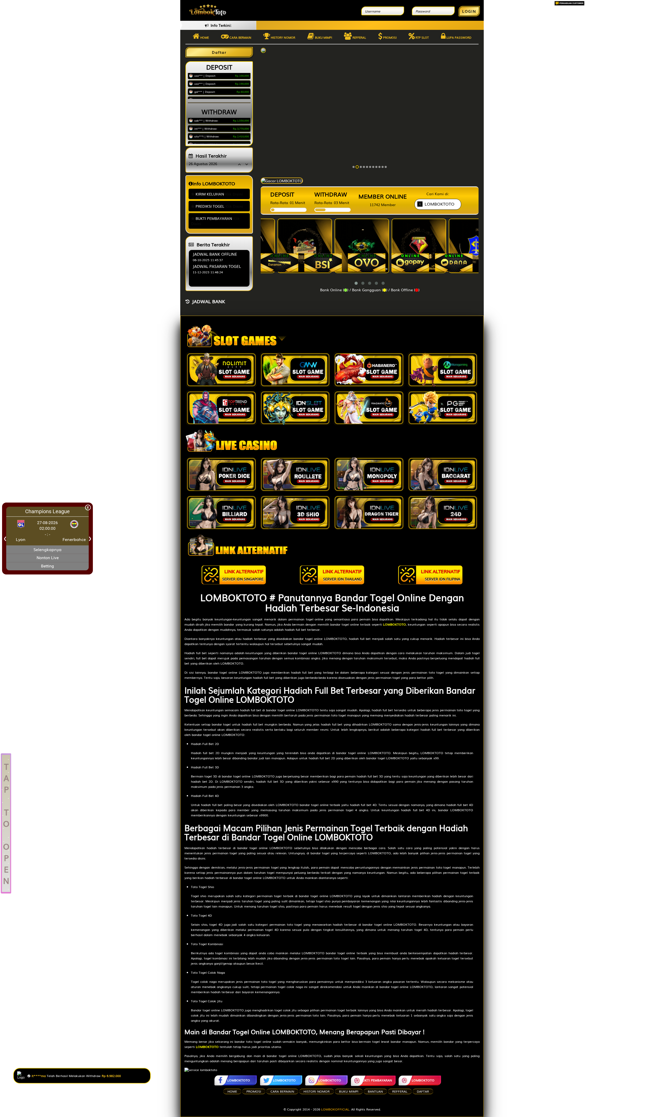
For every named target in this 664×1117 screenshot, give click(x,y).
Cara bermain (240, 37)
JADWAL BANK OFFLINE (215, 254)
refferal (399, 1091)
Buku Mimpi (323, 37)
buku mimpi (348, 1091)
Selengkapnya (47, 549)
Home (204, 37)
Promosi (389, 37)
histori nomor (316, 1091)
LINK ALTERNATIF (243, 574)
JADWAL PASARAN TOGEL (217, 266)
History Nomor (282, 37)
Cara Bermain (282, 1091)
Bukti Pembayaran (376, 1080)
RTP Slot (422, 37)
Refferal (359, 37)
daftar (423, 1091)
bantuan (375, 1091)
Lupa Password (458, 37)
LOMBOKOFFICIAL (335, 1109)
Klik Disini (234, 194)
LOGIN (469, 11)
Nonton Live (48, 558)
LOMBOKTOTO (238, 1080)
